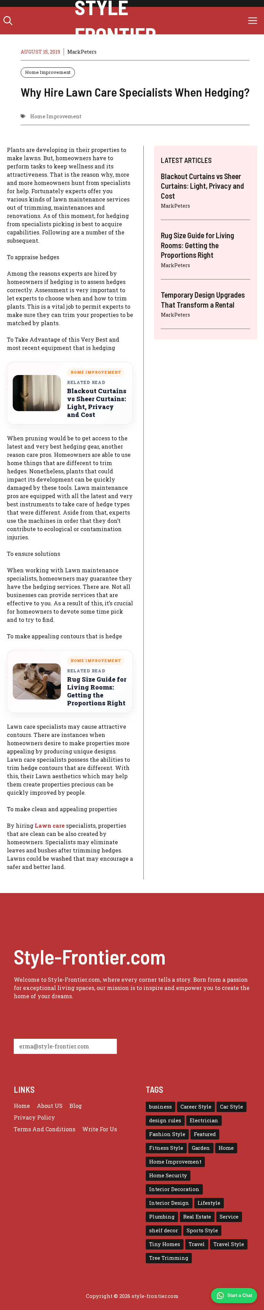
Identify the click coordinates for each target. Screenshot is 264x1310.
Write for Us (99, 1129)
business (160, 1106)
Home (22, 1105)
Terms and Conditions (44, 1129)
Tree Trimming (168, 1258)
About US (50, 1105)
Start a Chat (239, 1295)
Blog (75, 1105)
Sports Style (202, 1230)
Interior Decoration (174, 1189)
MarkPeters (82, 51)
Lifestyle (209, 1203)
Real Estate (197, 1216)
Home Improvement (47, 72)
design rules (165, 1120)
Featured (205, 1134)
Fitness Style (166, 1148)
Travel (197, 1244)
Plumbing (162, 1216)
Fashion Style (167, 1134)
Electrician (204, 1120)
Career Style (195, 1106)
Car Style (231, 1106)
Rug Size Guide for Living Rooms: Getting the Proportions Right (96, 691)
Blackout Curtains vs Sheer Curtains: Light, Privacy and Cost (96, 403)
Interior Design (169, 1203)
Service (229, 1216)
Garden (201, 1148)
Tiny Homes (164, 1244)
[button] (8, 20)
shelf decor (163, 1230)
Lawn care (50, 825)
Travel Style (228, 1244)
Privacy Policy (34, 1117)
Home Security (168, 1175)
